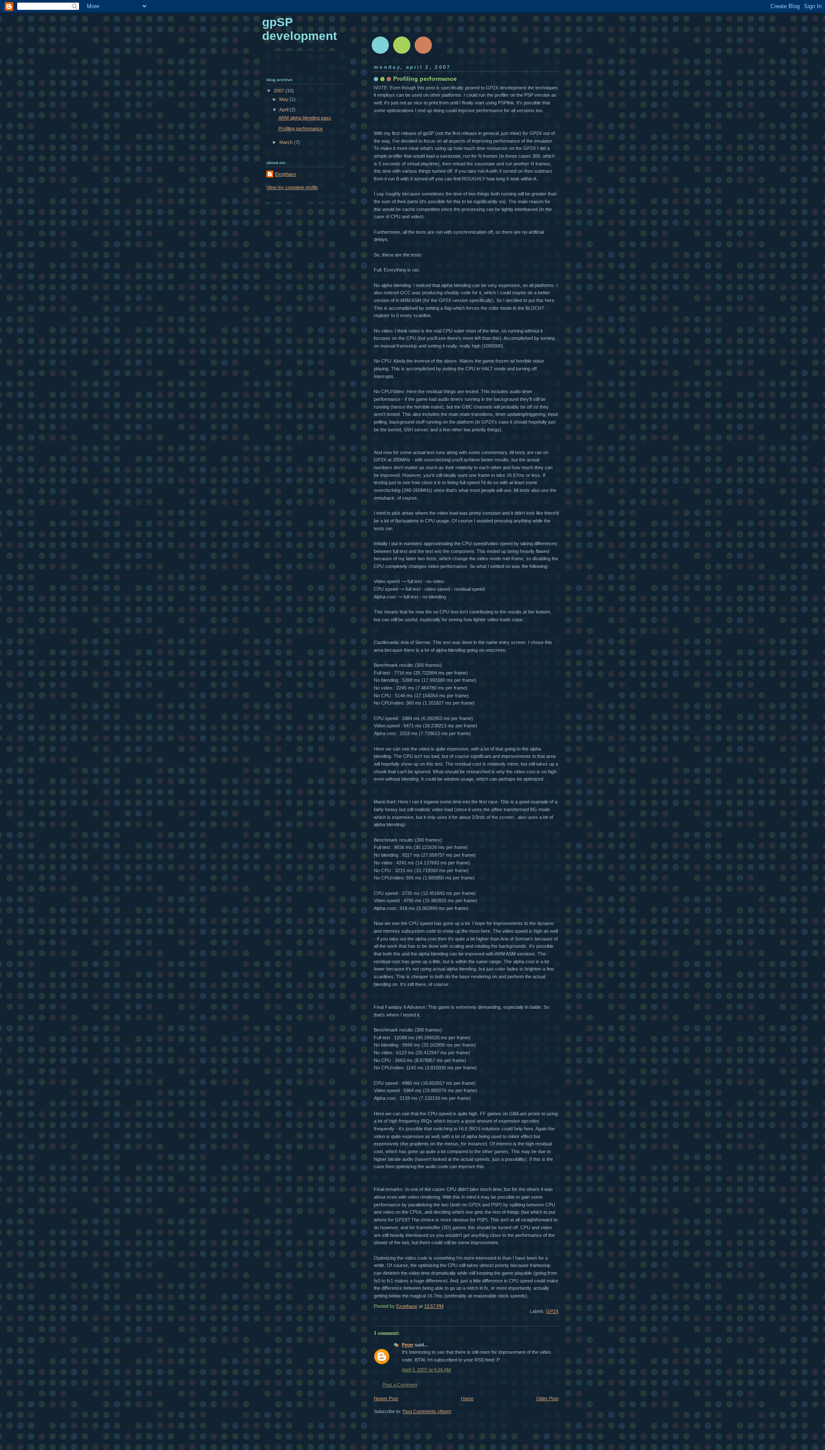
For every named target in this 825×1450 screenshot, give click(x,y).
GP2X (552, 1311)
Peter (407, 1344)
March (286, 142)
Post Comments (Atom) (427, 1411)
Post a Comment (399, 1384)
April (284, 109)
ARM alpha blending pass (304, 117)
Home (467, 1398)
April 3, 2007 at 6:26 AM (426, 1369)
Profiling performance (300, 128)
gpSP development (299, 29)
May (284, 99)
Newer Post (386, 1398)
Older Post (547, 1398)
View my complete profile (292, 187)
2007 (279, 90)
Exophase (285, 174)
